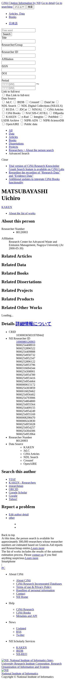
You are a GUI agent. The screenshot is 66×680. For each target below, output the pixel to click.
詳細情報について (34, 323)
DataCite (49, 102)
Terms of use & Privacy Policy (34, 587)
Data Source (8, 98)
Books (12, 17)
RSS (18, 631)
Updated (21, 628)
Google (13, 495)
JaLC (9, 102)
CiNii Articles (55, 109)
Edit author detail (19, 514)
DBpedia (58, 113)
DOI (4, 73)
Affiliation (7, 59)
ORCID (13, 489)
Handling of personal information (35, 590)
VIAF (12, 479)
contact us (38, 554)
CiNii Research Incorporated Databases (39, 583)
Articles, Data (17, 13)
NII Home (22, 596)
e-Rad (25, 116)
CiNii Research (25, 609)
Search (6, 34)
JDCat (23, 109)
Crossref (34, 102)
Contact (20, 593)
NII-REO (21, 654)
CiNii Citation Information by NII (21, 3)
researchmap (16, 485)
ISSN (4, 66)
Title (4, 37)
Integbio (38, 116)
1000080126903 (25, 341)
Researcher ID (9, 51)
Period (5, 80)
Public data (30, 124)
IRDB (20, 102)
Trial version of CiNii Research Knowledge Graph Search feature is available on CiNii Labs (36, 167)
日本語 (13, 23)
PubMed (53, 116)
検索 (30, 6)
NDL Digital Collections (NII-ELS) (42, 105)
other (12, 517)
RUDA (10, 109)
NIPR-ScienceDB (53, 120)
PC (3, 568)
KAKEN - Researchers (22, 482)
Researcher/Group (12, 44)
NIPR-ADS (31, 120)
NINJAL (37, 109)
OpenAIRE (12, 124)
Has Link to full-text (17, 95)
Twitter (20, 635)
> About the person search (38, 150)
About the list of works (22, 213)
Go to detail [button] (48, 3)
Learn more (37, 548)
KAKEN (11, 116)
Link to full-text (10, 91)
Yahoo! (13, 499)
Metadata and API (26, 616)
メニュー (19, 6)
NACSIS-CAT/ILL (37, 113)
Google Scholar (18, 492)
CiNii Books (13, 113)
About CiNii (23, 580)
